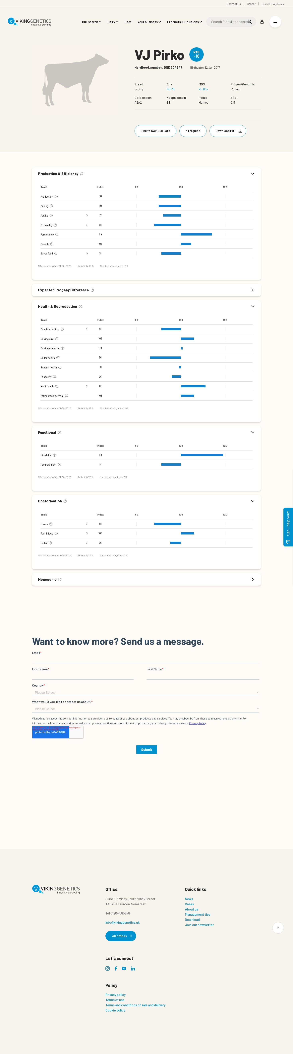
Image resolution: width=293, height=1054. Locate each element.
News (189, 899)
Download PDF (226, 131)
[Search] (249, 22)
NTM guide (193, 131)
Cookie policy (115, 1010)
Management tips (197, 914)
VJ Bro (203, 89)
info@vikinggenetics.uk (122, 922)
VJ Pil (170, 89)
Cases (189, 904)
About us (191, 909)
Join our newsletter (199, 925)
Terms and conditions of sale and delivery (135, 1005)
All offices (119, 936)
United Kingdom (272, 4)
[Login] (262, 22)
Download (192, 919)
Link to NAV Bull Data (155, 131)
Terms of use (114, 1000)
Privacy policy (115, 995)
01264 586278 (120, 913)
